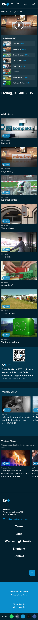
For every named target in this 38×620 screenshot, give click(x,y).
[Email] (23, 616)
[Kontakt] (33, 4)
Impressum (24, 591)
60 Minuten (4, 12)
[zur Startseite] (5, 4)
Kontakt (19, 556)
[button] (17, 616)
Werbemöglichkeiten (19, 541)
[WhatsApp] (12, 616)
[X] (29, 616)
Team (19, 526)
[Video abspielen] (19, 25)
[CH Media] (19, 607)
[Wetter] (26, 4)
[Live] (18, 4)
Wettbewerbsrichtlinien (19, 595)
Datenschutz (14, 591)
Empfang (19, 548)
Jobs (19, 534)
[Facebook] (34, 616)
